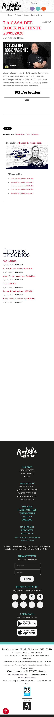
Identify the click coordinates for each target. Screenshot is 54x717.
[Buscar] (44, 2)
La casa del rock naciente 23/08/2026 (21, 179)
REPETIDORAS (27, 473)
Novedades (35, 134)
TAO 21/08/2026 (9, 261)
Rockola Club (27, 500)
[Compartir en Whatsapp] (19, 128)
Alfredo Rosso (20, 134)
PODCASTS (19, 264)
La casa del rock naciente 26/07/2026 (21, 193)
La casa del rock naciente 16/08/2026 (21, 182)
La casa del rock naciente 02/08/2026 (21, 189)
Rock (28, 134)
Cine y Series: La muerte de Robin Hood (19, 276)
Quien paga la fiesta (27, 490)
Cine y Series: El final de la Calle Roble (19, 299)
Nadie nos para (27, 487)
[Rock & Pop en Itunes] (27, 632)
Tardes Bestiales (27, 493)
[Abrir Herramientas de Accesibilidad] (6, 711)
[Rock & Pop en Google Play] (27, 623)
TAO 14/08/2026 (9, 284)
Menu (50, 7)
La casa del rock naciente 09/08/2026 (21, 186)
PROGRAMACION (27, 470)
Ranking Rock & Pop (27, 496)
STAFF (27, 477)
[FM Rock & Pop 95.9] (10, 6)
